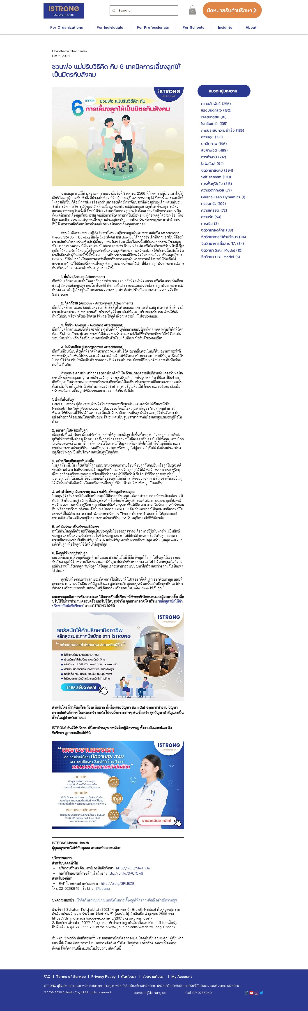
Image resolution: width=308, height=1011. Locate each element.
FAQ (47, 976)
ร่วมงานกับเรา (154, 976)
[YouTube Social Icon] (251, 993)
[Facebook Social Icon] (246, 993)
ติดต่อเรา (128, 976)
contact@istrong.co (150, 992)
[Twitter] (261, 993)
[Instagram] (256, 993)
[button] (192, 10)
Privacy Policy (103, 976)
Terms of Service (71, 976)
